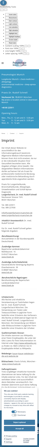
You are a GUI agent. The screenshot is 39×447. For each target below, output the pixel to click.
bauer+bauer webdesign (23, 353)
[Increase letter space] (27, 54)
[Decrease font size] (20, 49)
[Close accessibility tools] (5, 10)
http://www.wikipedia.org (25, 343)
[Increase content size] (29, 46)
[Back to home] (19, 63)
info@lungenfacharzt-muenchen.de (17, 213)
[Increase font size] (23, 49)
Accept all (19, 429)
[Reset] (2, 10)
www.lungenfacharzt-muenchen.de (17, 215)
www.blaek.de (8, 257)
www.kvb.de (7, 272)
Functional (22, 415)
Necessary (21, 412)
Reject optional (19, 422)
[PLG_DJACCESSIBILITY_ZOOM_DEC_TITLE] (25, 46)
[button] (3, 63)
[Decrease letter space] (24, 54)
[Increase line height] (25, 51)
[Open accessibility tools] (3, 3)
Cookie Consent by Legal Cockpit (28, 440)
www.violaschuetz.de (11, 364)
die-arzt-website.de (10, 356)
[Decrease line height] (22, 51)
